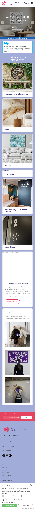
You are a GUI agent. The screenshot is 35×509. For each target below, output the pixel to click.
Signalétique (5, 478)
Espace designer (7, 480)
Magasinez (16, 27)
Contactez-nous (12, 301)
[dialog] (17, 496)
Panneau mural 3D (7, 465)
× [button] (33, 485)
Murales (4, 467)
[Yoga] (17, 362)
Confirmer (26, 417)
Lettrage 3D (5, 472)
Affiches (4, 470)
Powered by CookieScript (28, 508)
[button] (17, 503)
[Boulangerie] (17, 390)
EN (28, 3)
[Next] (32, 22)
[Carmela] (17, 334)
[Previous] (2, 22)
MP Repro (18, 49)
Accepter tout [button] (10, 505)
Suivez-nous (5, 453)
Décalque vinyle (6, 475)
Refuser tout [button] (25, 505)
